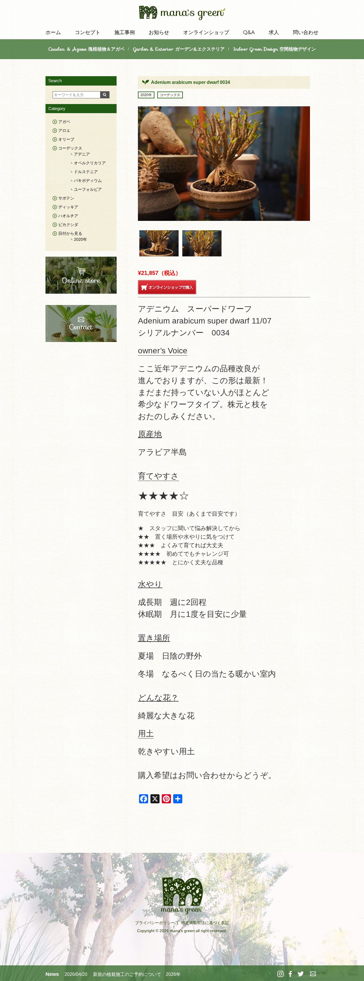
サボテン (66, 198)
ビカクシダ (68, 224)
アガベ (64, 121)
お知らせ (159, 32)
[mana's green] (182, 14)
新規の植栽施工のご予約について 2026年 (137, 974)
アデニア (82, 154)
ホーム (53, 32)
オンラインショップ (206, 32)
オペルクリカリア (90, 163)
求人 (274, 32)
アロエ (64, 130)
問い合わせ (305, 32)
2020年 (146, 95)
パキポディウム (88, 180)
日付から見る (70, 233)
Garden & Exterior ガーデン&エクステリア (179, 49)
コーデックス (170, 95)
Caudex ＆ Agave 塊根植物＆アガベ (86, 49)
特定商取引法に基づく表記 (205, 922)
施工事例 (124, 32)
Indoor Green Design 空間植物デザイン (274, 49)
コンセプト (87, 32)
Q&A (249, 32)
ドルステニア (86, 171)
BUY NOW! (167, 287)
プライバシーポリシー (155, 922)
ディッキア (68, 207)
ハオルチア (68, 215)
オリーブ (66, 139)
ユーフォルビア (88, 189)
